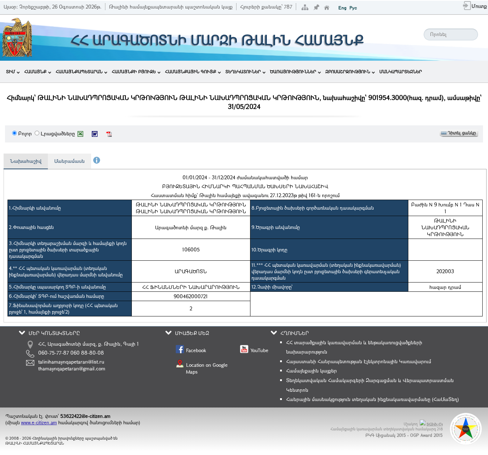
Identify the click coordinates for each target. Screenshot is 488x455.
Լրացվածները (58, 133)
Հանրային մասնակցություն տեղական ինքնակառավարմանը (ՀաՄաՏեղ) (372, 399)
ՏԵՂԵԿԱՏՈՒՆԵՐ (243, 71)
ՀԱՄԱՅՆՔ (35, 71)
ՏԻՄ (10, 71)
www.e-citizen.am (39, 422)
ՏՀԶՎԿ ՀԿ (435, 424)
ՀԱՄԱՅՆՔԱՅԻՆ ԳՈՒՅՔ (190, 71)
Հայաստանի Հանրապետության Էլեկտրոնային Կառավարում (358, 361)
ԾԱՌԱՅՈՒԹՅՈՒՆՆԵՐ (293, 71)
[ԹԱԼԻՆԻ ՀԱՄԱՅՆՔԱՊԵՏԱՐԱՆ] (17, 56)
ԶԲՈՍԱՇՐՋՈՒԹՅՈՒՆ (347, 71)
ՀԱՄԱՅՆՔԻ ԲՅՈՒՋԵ (134, 71)
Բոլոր (25, 133)
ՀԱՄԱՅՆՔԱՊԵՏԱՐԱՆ (79, 71)
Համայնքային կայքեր (311, 370)
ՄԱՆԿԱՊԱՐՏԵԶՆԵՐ (400, 71)
